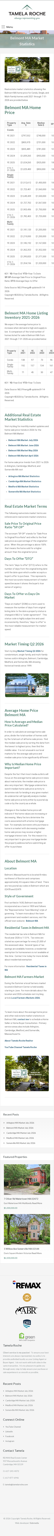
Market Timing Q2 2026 (28, 651)
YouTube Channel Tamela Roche (21, 1047)
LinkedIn (9, 1431)
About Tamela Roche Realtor (19, 1041)
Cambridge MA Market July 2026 (21, 1133)
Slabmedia (34, 1523)
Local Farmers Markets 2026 (25, 998)
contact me (23, 1019)
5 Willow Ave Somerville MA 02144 (21, 1248)
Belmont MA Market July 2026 (23, 440)
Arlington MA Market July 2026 (20, 1123)
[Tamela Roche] (27, 12)
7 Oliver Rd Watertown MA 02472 (21, 1198)
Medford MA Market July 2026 (20, 1138)
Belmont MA (32, 921)
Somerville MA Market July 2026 (20, 1143)
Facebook (9, 1436)
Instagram (9, 1441)
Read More (37, 1203)
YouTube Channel (13, 1427)
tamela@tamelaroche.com (16, 1484)
